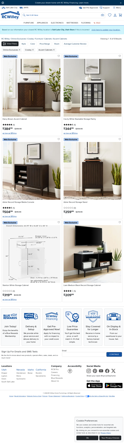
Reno (18, 376)
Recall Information (20, 396)
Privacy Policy (106, 433)
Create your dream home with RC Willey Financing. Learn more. (62, 3)
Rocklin (39, 373)
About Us (55, 381)
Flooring (85, 23)
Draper (4, 373)
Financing (55, 375)
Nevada (20, 369)
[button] (15, 3)
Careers (54, 372)
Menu (118, 8)
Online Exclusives (19, 39)
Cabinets (48, 39)
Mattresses (72, 23)
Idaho (31, 369)
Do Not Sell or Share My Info (98, 396)
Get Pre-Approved (90, 8)
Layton (4, 376)
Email (64, 350)
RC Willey (5, 39)
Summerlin (21, 379)
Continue (114, 354)
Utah (4, 369)
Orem (3, 379)
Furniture (29, 23)
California (41, 369)
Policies (45, 396)
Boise (30, 373)
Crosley (30, 39)
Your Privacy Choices (110, 438)
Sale (98, 23)
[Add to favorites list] (58, 56)
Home (11, 396)
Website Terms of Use (34, 396)
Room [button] (56, 44)
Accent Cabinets (60, 39)
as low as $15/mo (10, 133)
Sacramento (41, 376)
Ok (87, 438)
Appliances (42, 23)
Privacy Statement (54, 396)
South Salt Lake (8, 382)
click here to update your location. (106, 30)
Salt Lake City (11, 7)
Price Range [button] (45, 44)
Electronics (57, 23)
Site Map (112, 396)
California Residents (68, 396)
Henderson (21, 373)
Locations (6, 366)
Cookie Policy (80, 396)
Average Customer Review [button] (75, 44)
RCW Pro (55, 369)
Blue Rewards (57, 378)
